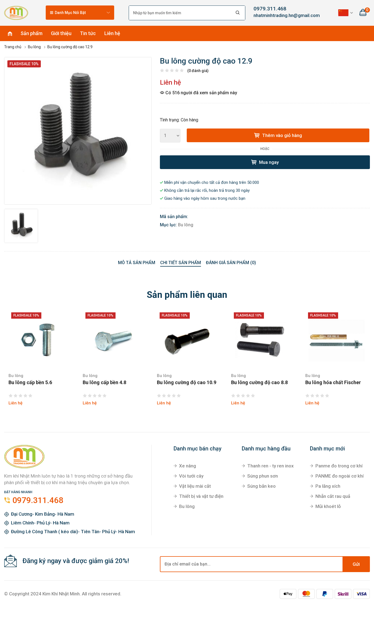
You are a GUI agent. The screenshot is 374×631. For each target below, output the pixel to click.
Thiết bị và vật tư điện (201, 496)
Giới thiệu (61, 33)
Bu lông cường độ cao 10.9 (186, 382)
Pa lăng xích (327, 486)
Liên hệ (112, 33)
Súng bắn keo (261, 486)
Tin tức (88, 33)
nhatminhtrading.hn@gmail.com (281, 15)
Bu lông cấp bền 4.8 (104, 382)
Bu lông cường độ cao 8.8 (259, 382)
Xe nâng (187, 466)
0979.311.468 (270, 8)
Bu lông (185, 224)
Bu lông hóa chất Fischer (333, 382)
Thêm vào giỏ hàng (281, 135)
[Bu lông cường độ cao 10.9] (187, 340)
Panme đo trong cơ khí (339, 466)
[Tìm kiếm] (238, 13)
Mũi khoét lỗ (328, 506)
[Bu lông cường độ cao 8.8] (261, 340)
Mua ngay (268, 162)
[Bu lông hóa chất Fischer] (335, 340)
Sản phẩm (31, 33)
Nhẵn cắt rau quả (332, 496)
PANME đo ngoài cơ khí (339, 476)
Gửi (356, 564)
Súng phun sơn (262, 476)
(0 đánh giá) (198, 70)
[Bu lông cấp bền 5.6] (38, 340)
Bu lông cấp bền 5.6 (30, 382)
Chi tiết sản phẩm (180, 262)
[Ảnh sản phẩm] (77, 130)
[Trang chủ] (16, 12)
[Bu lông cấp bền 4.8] (113, 340)
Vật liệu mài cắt (195, 486)
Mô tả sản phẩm (136, 262)
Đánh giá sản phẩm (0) (231, 262)
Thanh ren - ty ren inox (270, 466)
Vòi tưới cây (191, 476)
